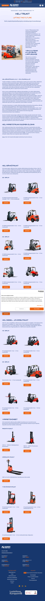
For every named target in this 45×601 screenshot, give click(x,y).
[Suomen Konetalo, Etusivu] (14, 5)
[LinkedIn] (25, 586)
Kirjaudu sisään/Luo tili (18, 0)
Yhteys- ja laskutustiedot (33, 576)
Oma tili (33, 578)
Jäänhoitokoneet (12, 575)
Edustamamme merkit (12, 579)
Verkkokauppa (6, 5)
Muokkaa (21, 308)
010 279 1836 (18, 2)
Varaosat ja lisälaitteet (12, 577)
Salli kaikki (36, 308)
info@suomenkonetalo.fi (27, 2)
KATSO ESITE (6, 202)
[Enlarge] (17, 180)
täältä (19, 116)
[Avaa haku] (40, 5)
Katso (3, 137)
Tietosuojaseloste (33, 580)
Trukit (12, 574)
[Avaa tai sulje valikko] (42, 5)
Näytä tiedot (39, 305)
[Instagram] (22, 586)
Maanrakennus (12, 572)
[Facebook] (19, 586)
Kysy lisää (4, 120)
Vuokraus (12, 581)
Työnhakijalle (33, 575)
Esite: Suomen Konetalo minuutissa (34, 572)
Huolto (12, 582)
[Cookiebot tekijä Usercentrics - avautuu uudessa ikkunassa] (39, 291)
